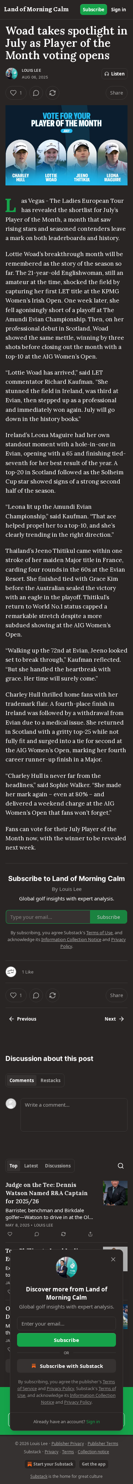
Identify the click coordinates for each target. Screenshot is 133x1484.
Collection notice (93, 1452)
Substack (38, 1476)
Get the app (94, 1464)
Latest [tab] (31, 1166)
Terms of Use (99, 932)
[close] (113, 1259)
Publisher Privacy (67, 1443)
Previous (26, 1019)
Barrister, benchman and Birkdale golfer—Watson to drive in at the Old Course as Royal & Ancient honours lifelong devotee (48, 1213)
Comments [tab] (22, 1080)
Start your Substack (53, 1464)
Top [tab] (13, 1166)
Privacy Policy (60, 1388)
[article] (66, 1209)
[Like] (9, 1234)
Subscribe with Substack (71, 1365)
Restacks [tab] (50, 1080)
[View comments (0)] (36, 93)
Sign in (118, 9)
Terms (68, 1452)
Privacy (51, 1452)
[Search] (121, 1166)
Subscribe (93, 9)
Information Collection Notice (71, 939)
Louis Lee (31, 70)
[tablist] (34, 1080)
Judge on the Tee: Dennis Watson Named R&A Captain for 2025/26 (46, 1193)
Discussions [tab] (58, 1166)
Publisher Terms (103, 1443)
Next (110, 1019)
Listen (118, 74)
